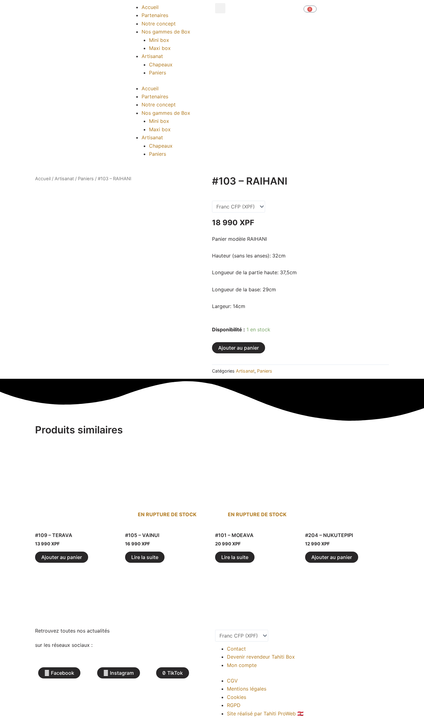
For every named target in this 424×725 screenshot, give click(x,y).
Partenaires (155, 15)
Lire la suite (144, 557)
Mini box (159, 40)
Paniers (157, 72)
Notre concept (159, 23)
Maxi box (160, 48)
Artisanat (152, 56)
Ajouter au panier (238, 348)
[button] (220, 8)
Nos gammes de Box (166, 32)
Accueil (150, 7)
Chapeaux (161, 64)
